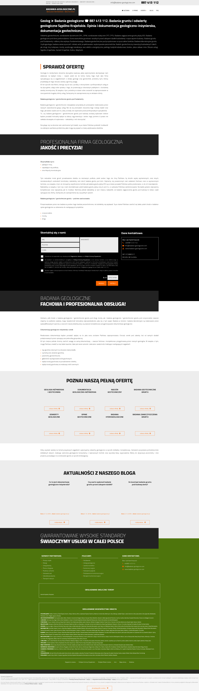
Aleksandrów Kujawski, (86, 649)
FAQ (157, 10)
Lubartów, (111, 641)
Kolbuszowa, (97, 653)
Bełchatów (75, 626)
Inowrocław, (103, 649)
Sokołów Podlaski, (81, 628)
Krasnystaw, (92, 641)
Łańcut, (102, 653)
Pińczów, (69, 645)
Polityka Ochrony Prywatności (87, 662)
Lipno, (93, 649)
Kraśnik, (131, 641)
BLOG (151, 10)
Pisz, (100, 647)
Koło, (89, 637)
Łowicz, (146, 626)
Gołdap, (96, 647)
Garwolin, (83, 630)
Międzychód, (131, 637)
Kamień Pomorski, (112, 618)
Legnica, (54, 616)
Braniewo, (137, 647)
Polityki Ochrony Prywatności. (93, 256)
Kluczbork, (67, 643)
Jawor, (137, 614)
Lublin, (48, 641)
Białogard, (147, 618)
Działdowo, (113, 647)
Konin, (91, 637)
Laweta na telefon (88, 565)
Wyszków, (64, 628)
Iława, (134, 647)
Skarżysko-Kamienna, (108, 645)
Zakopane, (51, 624)
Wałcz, (65, 618)
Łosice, (51, 630)
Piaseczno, (102, 630)
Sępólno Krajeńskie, (127, 649)
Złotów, (55, 639)
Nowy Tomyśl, (138, 637)
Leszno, (126, 637)
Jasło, (63, 653)
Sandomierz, (64, 645)
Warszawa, (117, 630)
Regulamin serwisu (70, 662)
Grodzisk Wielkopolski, (114, 637)
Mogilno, (108, 649)
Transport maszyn (48, 578)
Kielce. (131, 645)
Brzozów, (59, 653)
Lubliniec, (63, 634)
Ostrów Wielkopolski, (67, 637)
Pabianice (56, 626)
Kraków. (147, 624)
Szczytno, (57, 647)
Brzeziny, (48, 626)
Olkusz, (119, 624)
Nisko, (131, 653)
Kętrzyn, (81, 647)
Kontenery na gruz (89, 568)
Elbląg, (142, 647)
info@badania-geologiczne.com (123, 2)
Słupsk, (128, 622)
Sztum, (109, 622)
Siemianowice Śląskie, (93, 632)
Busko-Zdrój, (93, 645)
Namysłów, (88, 643)
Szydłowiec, (74, 628)
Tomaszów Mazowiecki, (92, 626)
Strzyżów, (111, 653)
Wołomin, (126, 630)
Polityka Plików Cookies (104, 662)
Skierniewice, (134, 626)
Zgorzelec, (147, 614)
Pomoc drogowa (48, 568)
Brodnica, (56, 649)
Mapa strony (122, 662)
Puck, (71, 622)
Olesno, (57, 643)
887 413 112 (150, 2)
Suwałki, (49, 655)
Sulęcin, (71, 620)
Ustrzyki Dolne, (53, 653)
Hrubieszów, (86, 641)
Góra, (111, 614)
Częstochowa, (96, 634)
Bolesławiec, (153, 614)
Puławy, (147, 641)
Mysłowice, (101, 632)
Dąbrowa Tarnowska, (132, 624)
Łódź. (80, 626)
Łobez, (61, 618)
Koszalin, (100, 618)
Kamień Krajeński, (45, 594)
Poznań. (85, 639)
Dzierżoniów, (101, 614)
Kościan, (122, 637)
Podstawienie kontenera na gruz (93, 573)
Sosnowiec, (90, 634)
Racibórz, (78, 632)
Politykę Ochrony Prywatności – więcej (79, 679)
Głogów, (51, 616)
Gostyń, (107, 637)
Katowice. (102, 634)
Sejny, (52, 655)
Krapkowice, (62, 643)
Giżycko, (107, 647)
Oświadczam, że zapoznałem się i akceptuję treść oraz (72, 256)
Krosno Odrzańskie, (102, 620)
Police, (91, 618)
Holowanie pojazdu (89, 571)
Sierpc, (92, 628)
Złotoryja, (115, 614)
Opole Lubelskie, (141, 641)
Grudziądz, (143, 649)
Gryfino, (118, 618)
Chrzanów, (124, 624)
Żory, (116, 632)
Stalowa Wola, (136, 653)
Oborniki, (59, 639)
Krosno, (66, 653)
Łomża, (90, 655)
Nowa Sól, (89, 620)
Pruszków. (141, 630)
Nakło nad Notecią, (115, 649)
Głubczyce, (94, 643)
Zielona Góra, (60, 620)
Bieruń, (56, 632)
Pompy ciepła (47, 560)
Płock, (99, 630)
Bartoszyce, (86, 647)
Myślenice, (71, 624)
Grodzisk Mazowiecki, (71, 630)
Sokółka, (110, 655)
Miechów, (56, 624)
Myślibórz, (95, 618)
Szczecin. (152, 618)
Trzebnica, (55, 614)
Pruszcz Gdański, (52, 622)
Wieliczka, (61, 624)
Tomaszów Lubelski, (99, 641)
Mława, (145, 628)
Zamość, (106, 641)
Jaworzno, (132, 632)
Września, (102, 637)
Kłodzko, (96, 614)
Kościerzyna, (124, 622)
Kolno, (94, 655)
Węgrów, (69, 628)
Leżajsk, (124, 653)
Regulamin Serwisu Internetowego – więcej (104, 679)
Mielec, (127, 653)
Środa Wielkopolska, (72, 639)
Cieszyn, (60, 632)
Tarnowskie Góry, (57, 634)
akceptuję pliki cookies (99, 688)
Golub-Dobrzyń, (67, 649)
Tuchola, (138, 649)
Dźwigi (45, 563)
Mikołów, (43, 634)
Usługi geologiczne (89, 563)
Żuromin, (60, 628)
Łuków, (135, 641)
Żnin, (121, 649)
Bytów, (80, 622)
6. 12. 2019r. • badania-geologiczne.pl (54, 514)
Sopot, (131, 622)
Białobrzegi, (94, 630)
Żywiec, (47, 632)
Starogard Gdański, (99, 622)
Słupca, (95, 637)
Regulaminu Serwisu (76, 256)
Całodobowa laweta (49, 576)
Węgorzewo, (92, 647)
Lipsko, (55, 630)
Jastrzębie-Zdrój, (126, 632)
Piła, (47, 639)
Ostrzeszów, (76, 637)
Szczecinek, (74, 618)
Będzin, (151, 632)
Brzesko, (139, 624)
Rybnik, (119, 632)
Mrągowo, (66, 647)
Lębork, (84, 622)
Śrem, (78, 639)
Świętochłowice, (84, 632)
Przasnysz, (110, 628)
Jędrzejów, (78, 645)
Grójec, (63, 630)
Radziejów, (97, 649)
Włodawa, (72, 641)
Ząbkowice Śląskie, (84, 614)
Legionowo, (112, 630)
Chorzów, (106, 632)
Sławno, (83, 618)
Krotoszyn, (59, 637)
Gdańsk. (139, 622)
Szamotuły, (64, 639)
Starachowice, (100, 645)
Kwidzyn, (88, 622)
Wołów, (51, 614)
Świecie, (134, 649)
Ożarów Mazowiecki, (134, 630)
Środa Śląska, (61, 614)
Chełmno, (61, 649)
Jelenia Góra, (142, 614)
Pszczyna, (51, 632)
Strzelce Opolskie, (51, 643)
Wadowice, (109, 624)
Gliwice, (86, 634)
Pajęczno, (102, 626)
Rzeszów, (116, 653)
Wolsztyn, (147, 637)
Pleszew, (81, 637)
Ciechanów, (89, 630)
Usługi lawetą (47, 565)
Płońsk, (114, 628)
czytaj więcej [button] (58, 522)
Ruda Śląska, (112, 632)
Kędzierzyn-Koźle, (74, 643)
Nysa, (84, 643)
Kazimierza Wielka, (85, 645)
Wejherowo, (76, 622)
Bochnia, (77, 624)
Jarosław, (77, 653)
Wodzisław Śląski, (71, 632)
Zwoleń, (55, 628)
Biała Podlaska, (54, 641)
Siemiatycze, (86, 655)
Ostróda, (118, 647)
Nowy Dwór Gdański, (65, 622)
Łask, (99, 626)
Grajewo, (60, 655)
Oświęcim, (114, 624)
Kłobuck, (68, 634)
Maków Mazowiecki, (45, 630)
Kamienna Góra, (132, 614)
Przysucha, (104, 628)
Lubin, (47, 616)
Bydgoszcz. (43, 651)
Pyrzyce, (87, 618)
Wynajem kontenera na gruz (92, 576)
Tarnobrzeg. (142, 653)
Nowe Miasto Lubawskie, (126, 647)
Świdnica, (91, 614)
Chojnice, (113, 622)
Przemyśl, (86, 653)
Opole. (101, 643)
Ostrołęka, (129, 628)
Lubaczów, (81, 653)
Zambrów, (69, 655)
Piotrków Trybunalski (64, 626)
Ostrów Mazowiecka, (121, 628)
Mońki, (56, 655)
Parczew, (60, 641)
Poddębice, (107, 626)
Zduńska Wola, (127, 626)
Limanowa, (87, 624)
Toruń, (152, 649)
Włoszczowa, (54, 645)
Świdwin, (69, 618)
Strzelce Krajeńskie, (78, 620)
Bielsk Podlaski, (104, 655)
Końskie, (128, 645)
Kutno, (139, 626)
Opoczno (71, 626)
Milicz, (78, 614)
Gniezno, (85, 637)
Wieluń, (116, 626)
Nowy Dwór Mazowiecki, (137, 628)
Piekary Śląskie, (49, 634)
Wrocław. (59, 616)
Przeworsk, (91, 653)
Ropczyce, (106, 653)
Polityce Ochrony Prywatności (82, 260)
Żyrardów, (51, 628)
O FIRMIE (135, 10)
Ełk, (110, 647)
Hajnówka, (98, 655)
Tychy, (154, 632)
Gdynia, (135, 622)
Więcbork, (51, 594)
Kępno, (55, 637)
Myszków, (64, 632)
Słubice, (84, 620)
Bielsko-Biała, (77, 634)
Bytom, (71, 634)
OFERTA (143, 10)
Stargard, (79, 618)
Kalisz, (81, 639)
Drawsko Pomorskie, (134, 618)
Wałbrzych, (107, 614)
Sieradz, (112, 626)
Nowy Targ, (104, 624)
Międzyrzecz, (94, 620)
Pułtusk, (100, 628)
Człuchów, (118, 622)
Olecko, (103, 647)
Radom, (122, 630)
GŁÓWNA (126, 10)
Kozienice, (59, 630)
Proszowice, (66, 624)
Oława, (70, 614)
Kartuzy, (58, 622)
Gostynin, (78, 630)
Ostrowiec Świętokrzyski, (120, 645)
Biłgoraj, (77, 641)
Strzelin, (67, 614)
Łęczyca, (143, 626)
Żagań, (55, 620)
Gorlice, (91, 624)
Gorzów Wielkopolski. (113, 620)
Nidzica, (62, 647)
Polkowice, (43, 616)
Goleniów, (126, 618)
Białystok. (115, 655)
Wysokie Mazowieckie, (77, 655)
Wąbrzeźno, (78, 649)
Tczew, (105, 622)
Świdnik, (119, 641)
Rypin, (73, 649)
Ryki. (150, 641)
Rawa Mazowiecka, (153, 626)
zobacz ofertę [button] (53, 408)
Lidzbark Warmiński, (74, 647)
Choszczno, (141, 618)
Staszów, (59, 645)
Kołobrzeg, (105, 618)
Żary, (53, 620)
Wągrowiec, (50, 639)
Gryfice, (122, 618)
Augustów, (64, 655)
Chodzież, (152, 637)
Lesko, (73, 653)
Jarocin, (51, 637)
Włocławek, (148, 649)
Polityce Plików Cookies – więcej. (33, 683)
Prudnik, (81, 643)
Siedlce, (96, 628)
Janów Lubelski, (125, 641)
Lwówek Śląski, (121, 614)
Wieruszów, (121, 626)
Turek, (98, 637)
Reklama (131, 662)
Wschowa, (49, 620)
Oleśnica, (74, 614)
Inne (115, 662)
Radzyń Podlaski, (66, 641)
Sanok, (69, 653)
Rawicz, (143, 637)
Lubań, (126, 614)
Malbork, (93, 622)
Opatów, (74, 645)
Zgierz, (52, 626)
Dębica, (120, 653)
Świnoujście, (57, 618)
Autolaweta (86, 560)
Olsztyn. (146, 647)
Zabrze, (82, 634)
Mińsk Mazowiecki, (152, 628)
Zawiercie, (146, 632)
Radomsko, (83, 626)
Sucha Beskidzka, (97, 624)
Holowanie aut (47, 573)
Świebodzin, (66, 620)
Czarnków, (43, 639)
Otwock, (107, 630)
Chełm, (81, 641)
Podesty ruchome (48, 571)
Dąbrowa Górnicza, (139, 632)
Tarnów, (143, 624)
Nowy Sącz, (81, 624)
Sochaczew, (88, 628)
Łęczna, (115, 641)
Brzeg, (98, 643)
